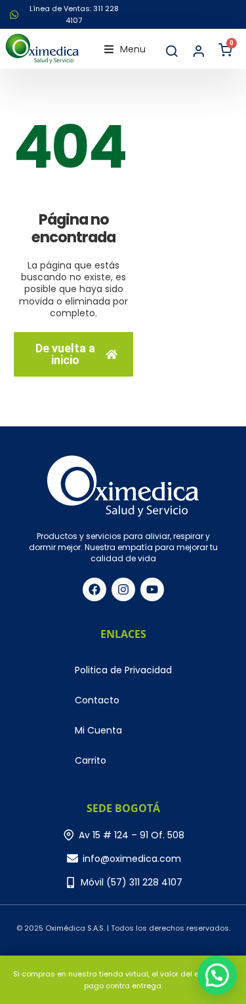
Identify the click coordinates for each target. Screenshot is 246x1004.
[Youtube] (152, 589)
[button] (125, 49)
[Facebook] (94, 589)
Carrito (90, 760)
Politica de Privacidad (123, 670)
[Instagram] (123, 589)
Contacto (97, 700)
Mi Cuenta (98, 730)
